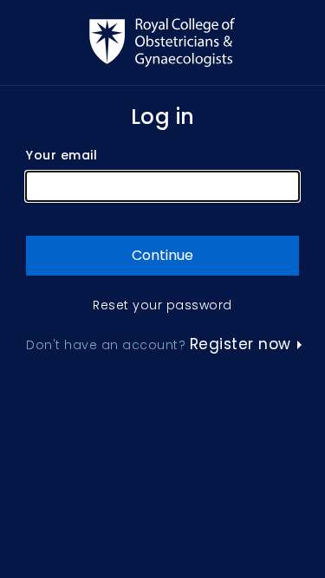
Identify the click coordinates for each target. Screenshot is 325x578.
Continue (162, 255)
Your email (61, 155)
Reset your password (162, 305)
